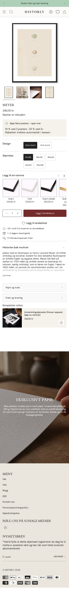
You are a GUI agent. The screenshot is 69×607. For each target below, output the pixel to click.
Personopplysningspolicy (15, 507)
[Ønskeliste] (58, 12)
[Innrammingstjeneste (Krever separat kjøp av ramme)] (12, 318)
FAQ (5, 484)
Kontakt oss (9, 501)
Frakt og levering (14, 297)
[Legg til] (61, 322)
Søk (4, 479)
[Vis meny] (4, 12)
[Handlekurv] (64, 12)
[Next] (65, 3)
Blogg (5, 490)
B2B (4, 496)
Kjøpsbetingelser (11, 513)
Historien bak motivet (15, 247)
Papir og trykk (13, 287)
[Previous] (4, 3)
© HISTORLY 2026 (11, 570)
